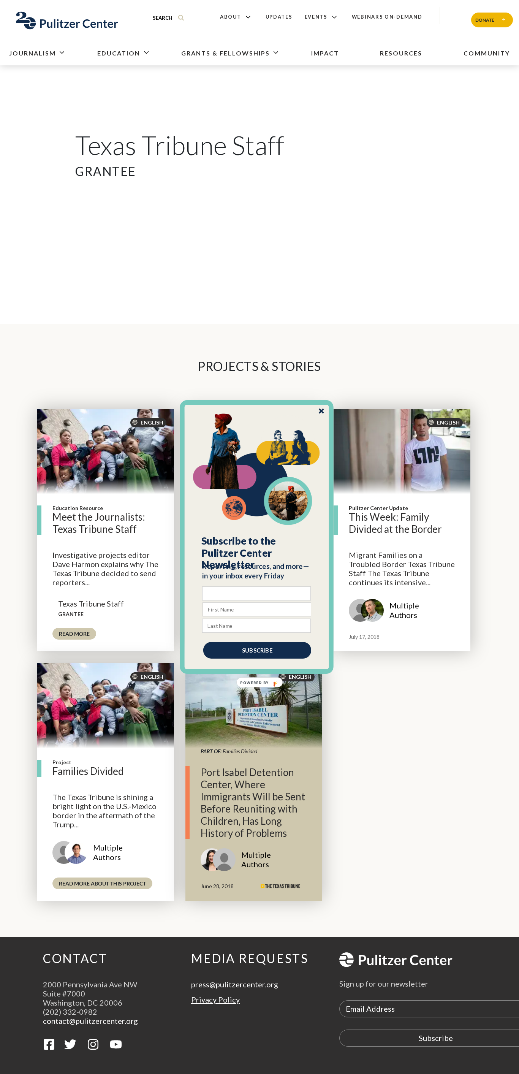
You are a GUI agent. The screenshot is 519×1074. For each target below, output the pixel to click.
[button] (257, 553)
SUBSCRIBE (257, 650)
